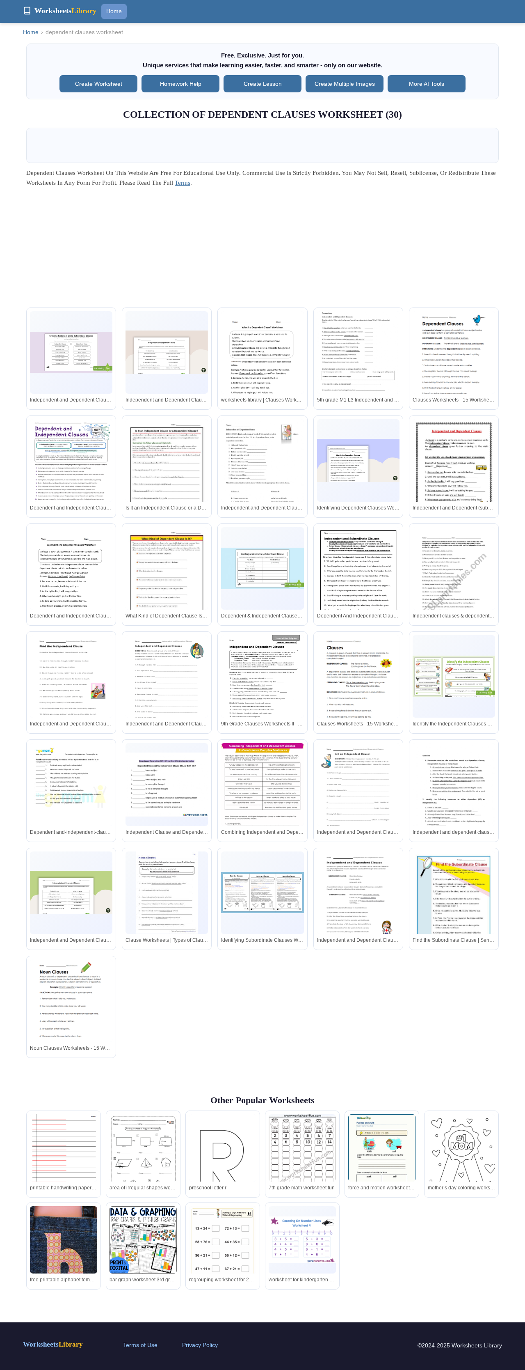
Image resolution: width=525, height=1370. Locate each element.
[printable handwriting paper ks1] (63, 1163)
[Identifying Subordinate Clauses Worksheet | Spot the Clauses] (262, 892)
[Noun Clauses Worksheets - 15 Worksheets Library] (71, 1013)
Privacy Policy (200, 1345)
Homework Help (180, 83)
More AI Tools (426, 83)
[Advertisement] (262, 250)
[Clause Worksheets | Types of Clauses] (167, 892)
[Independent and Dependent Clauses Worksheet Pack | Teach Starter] (167, 352)
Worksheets (53, 1344)
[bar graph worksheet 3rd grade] (143, 1240)
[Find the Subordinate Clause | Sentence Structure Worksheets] (454, 904)
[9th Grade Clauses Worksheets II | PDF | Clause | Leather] (262, 690)
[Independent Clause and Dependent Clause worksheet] (167, 784)
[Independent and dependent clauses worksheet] (454, 801)
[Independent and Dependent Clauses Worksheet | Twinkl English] (71, 352)
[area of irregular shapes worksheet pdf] (143, 1161)
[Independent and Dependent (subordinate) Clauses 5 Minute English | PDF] (454, 477)
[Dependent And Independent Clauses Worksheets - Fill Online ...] (358, 580)
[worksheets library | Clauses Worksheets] (262, 365)
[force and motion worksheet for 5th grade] (381, 1157)
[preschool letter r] (222, 1164)
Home (114, 11)
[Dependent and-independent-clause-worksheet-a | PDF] (71, 796)
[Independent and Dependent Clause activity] (262, 477)
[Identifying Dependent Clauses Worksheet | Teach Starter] (358, 460)
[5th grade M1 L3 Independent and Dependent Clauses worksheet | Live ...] (358, 364)
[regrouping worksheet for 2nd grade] (222, 1253)
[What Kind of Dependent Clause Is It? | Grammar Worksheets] (167, 580)
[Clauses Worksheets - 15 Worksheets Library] (454, 364)
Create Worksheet (98, 83)
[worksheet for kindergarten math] (302, 1239)
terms (182, 182)
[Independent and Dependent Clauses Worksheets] (71, 688)
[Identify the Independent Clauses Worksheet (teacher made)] (454, 676)
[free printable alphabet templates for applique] (63, 1251)
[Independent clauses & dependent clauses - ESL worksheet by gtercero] (454, 580)
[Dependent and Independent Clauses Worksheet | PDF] (71, 582)
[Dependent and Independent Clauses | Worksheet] (71, 472)
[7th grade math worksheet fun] (302, 1164)
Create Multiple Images (345, 83)
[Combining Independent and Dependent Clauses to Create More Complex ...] (262, 796)
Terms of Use (140, 1345)
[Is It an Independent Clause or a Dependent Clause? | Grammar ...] (167, 472)
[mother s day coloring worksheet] (461, 1157)
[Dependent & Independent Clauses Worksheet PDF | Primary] (262, 568)
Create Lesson (263, 83)
